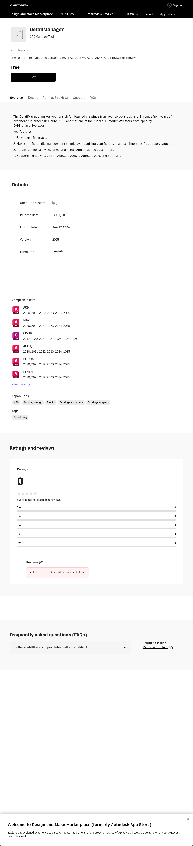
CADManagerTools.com (29, 125)
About (149, 14)
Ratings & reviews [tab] (56, 98)
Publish (129, 14)
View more (18, 384)
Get (33, 77)
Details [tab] (33, 98)
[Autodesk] (19, 5)
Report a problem (155, 647)
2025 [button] (55, 239)
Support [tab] (79, 98)
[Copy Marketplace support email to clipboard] (171, 647)
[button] (70, 647)
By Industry (67, 14)
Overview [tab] (17, 98)
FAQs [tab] (92, 98)
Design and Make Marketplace (31, 14)
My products (167, 14)
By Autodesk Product (100, 14)
